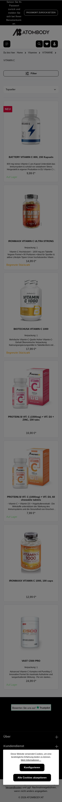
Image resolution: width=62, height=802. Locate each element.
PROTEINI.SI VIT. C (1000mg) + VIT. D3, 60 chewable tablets (31, 498)
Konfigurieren (32, 767)
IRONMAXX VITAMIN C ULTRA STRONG (31, 241)
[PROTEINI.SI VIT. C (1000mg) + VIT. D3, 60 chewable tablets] (31, 468)
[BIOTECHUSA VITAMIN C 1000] (31, 300)
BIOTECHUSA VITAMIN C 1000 (31, 329)
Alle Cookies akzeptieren (32, 777)
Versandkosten (14, 787)
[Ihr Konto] (54, 43)
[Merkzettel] (46, 43)
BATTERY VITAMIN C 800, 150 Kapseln (31, 157)
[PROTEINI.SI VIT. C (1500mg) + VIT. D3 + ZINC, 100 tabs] (31, 388)
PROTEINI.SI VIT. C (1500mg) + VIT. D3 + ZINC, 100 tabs (31, 418)
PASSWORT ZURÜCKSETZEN (41, 12)
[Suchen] (39, 43)
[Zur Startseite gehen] (31, 32)
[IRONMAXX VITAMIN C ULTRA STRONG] (31, 212)
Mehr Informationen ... (31, 760)
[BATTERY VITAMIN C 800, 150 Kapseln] (31, 128)
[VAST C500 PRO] (31, 632)
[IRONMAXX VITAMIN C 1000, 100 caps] (31, 552)
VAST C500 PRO (31, 660)
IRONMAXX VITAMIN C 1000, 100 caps (31, 580)
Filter (33, 73)
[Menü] (6, 43)
